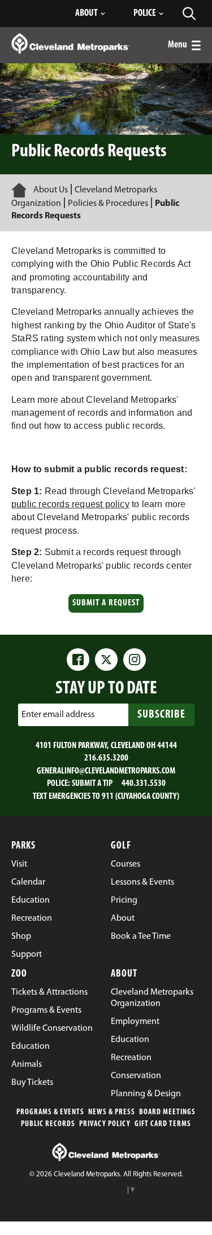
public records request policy (70, 504)
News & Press (111, 1112)
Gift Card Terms (163, 1124)
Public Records (48, 1124)
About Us (50, 190)
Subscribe (161, 714)
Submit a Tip (92, 783)
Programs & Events (50, 1112)
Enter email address (57, 714)
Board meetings (167, 1112)
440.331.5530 (144, 783)
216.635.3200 (106, 758)
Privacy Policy (105, 1124)
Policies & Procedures (108, 203)
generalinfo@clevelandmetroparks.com (106, 771)
